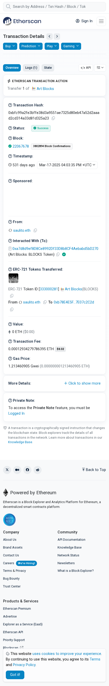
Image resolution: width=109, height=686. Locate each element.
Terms (7, 571)
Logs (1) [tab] (31, 67)
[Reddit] (37, 470)
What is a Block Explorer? (76, 571)
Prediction (29, 46)
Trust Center (12, 586)
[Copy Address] (35, 230)
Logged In (16, 413)
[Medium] (17, 470)
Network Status (68, 555)
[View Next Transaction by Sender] (57, 36)
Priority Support (14, 640)
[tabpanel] (54, 248)
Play (50, 46)
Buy (8, 46)
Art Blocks (45, 89)
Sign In (86, 21)
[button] (54, 383)
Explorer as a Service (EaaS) (23, 624)
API (88, 67)
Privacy (21, 571)
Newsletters (66, 563)
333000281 (49, 289)
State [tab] (48, 67)
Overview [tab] (12, 67)
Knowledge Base (20, 442)
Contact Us (11, 555)
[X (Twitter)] (7, 470)
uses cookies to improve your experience (66, 654)
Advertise (10, 616)
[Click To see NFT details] (13, 278)
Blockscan (11, 648)
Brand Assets (13, 547)
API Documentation (71, 539)
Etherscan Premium (17, 608)
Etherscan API (13, 632)
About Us (9, 539)
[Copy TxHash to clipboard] (53, 118)
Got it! (15, 675)
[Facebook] (27, 470)
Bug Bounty (11, 578)
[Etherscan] (22, 21)
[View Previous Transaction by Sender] (49, 36)
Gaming (69, 46)
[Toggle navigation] (101, 21)
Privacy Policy (24, 665)
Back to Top (96, 470)
